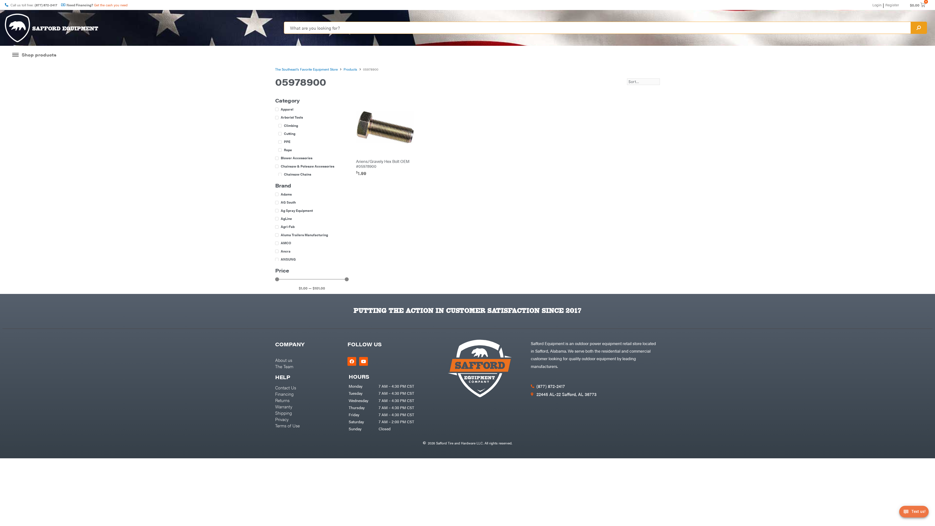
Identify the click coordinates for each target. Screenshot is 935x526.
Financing (284, 394)
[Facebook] (351, 361)
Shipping (283, 413)
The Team (284, 366)
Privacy (282, 419)
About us (283, 360)
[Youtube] (363, 361)
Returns (282, 400)
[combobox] (597, 28)
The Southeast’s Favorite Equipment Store (306, 69)
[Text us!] (914, 513)
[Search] (919, 28)
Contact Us (285, 388)
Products (350, 69)
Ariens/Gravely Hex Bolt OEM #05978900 (383, 163)
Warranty (283, 407)
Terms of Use (287, 426)
